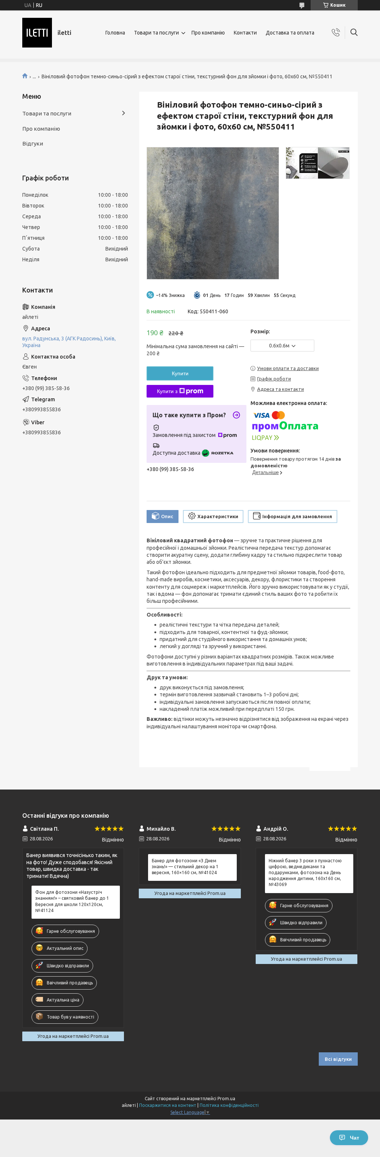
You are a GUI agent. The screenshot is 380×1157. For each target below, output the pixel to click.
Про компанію (208, 33)
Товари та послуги (156, 33)
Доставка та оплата (290, 33)
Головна (115, 33)
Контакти (245, 33)
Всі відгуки (338, 1059)
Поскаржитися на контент (167, 1105)
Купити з (167, 391)
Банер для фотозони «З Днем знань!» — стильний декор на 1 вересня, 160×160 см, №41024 (185, 866)
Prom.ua (226, 1098)
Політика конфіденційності (229, 1105)
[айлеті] (37, 33)
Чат (354, 1138)
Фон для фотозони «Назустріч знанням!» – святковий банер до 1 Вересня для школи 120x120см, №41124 (72, 901)
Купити (180, 373)
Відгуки (32, 143)
